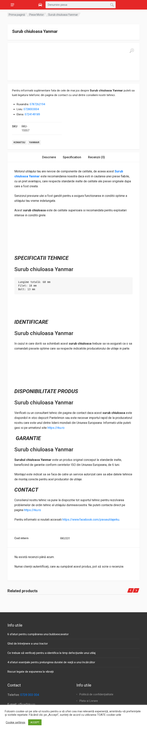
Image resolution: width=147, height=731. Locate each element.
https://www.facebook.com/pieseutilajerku (90, 519)
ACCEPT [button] (34, 722)
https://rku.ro (56, 428)
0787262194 (37, 104)
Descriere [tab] (49, 157)
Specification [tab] (72, 157)
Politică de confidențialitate (96, 694)
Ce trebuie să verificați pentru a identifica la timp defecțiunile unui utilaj (51, 653)
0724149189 (32, 114)
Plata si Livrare (88, 701)
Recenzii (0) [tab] (96, 157)
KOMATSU (19, 142)
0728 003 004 (29, 695)
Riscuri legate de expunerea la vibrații (30, 671)
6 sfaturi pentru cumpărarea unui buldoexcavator (38, 634)
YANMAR (34, 142)
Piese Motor (36, 14)
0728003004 (31, 109)
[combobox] (81, 4)
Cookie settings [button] (15, 722)
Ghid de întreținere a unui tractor (27, 643)
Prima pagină (17, 14)
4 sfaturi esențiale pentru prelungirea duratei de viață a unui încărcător (51, 662)
